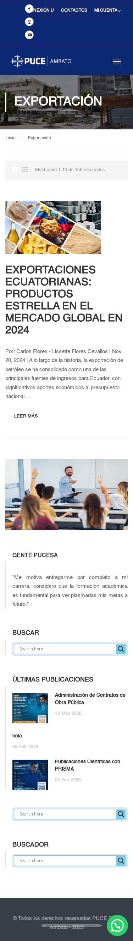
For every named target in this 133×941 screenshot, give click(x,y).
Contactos (74, 10)
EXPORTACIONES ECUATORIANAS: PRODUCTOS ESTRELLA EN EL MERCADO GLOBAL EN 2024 (64, 300)
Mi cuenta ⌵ (107, 10)
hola (17, 735)
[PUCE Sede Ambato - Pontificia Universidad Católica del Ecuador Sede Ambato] (41, 64)
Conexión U (40, 10)
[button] (117, 925)
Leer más (26, 416)
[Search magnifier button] (121, 649)
